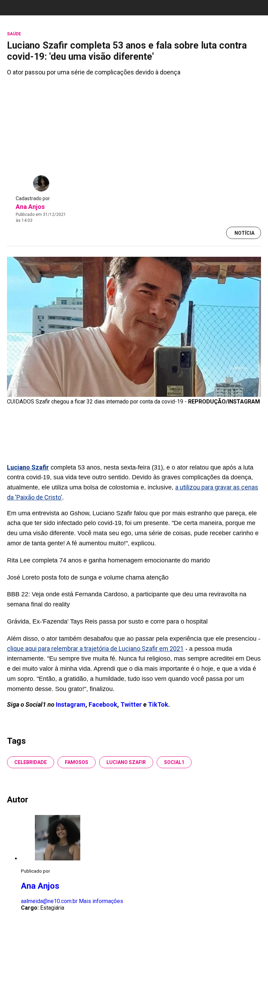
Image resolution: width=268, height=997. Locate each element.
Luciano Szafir (126, 762)
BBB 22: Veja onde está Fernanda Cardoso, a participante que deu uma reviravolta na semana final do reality (126, 599)
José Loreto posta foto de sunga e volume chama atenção (88, 577)
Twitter (131, 704)
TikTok (158, 704)
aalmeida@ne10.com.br (49, 901)
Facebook (103, 704)
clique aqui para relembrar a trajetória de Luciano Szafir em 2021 (95, 648)
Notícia (244, 233)
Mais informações (101, 901)
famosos (76, 762)
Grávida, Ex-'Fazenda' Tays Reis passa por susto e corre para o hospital (107, 621)
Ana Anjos (30, 206)
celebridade (30, 762)
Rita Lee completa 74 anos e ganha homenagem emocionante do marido (108, 560)
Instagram (70, 704)
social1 (174, 762)
